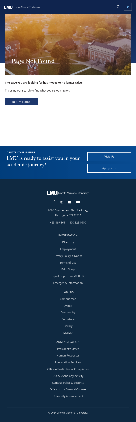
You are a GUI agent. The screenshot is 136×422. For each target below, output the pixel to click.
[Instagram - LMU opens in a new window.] (63, 202)
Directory (68, 242)
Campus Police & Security (68, 383)
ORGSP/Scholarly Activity (68, 376)
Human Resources (68, 355)
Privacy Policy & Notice (68, 256)
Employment (68, 249)
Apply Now (109, 168)
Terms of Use (68, 262)
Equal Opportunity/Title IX (68, 276)
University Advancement (68, 396)
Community (68, 312)
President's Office (68, 349)
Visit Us (109, 156)
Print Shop (68, 269)
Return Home (21, 102)
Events (68, 306)
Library (68, 326)
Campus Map (68, 299)
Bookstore (68, 319)
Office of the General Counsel (68, 389)
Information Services (68, 362)
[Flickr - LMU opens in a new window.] (71, 202)
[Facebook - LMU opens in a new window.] (55, 202)
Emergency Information (68, 283)
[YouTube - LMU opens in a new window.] (80, 202)
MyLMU (68, 333)
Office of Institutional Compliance (68, 369)
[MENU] (128, 7)
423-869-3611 (58, 222)
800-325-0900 (77, 222)
